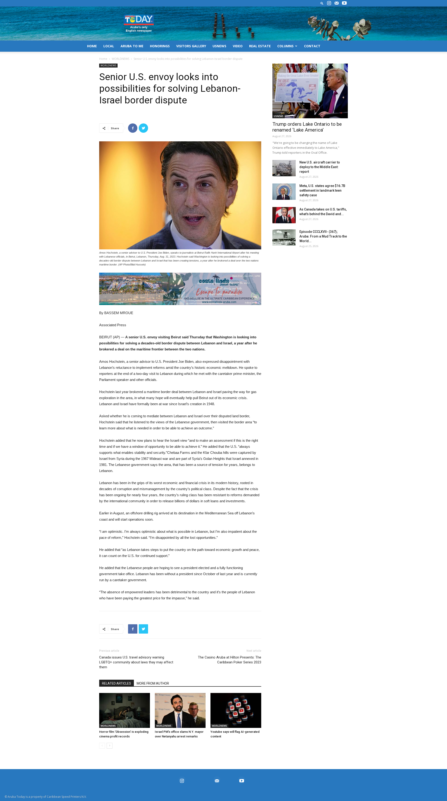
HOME (92, 46)
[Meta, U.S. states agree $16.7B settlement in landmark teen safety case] (284, 191)
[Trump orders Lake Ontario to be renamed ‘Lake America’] (310, 91)
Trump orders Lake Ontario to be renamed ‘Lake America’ (307, 127)
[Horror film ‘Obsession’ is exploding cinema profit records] (124, 710)
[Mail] (336, 3)
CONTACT (312, 46)
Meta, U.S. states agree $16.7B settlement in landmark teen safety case (322, 190)
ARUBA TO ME (132, 46)
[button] (321, 3)
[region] (180, 289)
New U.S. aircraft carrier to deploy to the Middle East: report (319, 166)
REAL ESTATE (260, 46)
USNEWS (219, 46)
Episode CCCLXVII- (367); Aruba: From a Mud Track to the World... (323, 236)
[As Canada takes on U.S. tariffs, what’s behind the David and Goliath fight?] (284, 215)
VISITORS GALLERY (191, 46)
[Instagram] (328, 3)
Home (103, 59)
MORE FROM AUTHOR (153, 683)
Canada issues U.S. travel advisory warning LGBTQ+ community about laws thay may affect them (136, 662)
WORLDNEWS (120, 59)
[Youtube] (344, 3)
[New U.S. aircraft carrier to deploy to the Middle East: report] (284, 168)
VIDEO (238, 46)
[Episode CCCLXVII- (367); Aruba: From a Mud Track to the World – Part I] (284, 237)
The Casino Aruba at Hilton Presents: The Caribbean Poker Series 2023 (229, 659)
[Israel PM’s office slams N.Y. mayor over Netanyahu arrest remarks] (180, 710)
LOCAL (108, 46)
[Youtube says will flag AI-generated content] (235, 710)
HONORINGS (160, 46)
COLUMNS (285, 46)
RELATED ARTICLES (116, 683)
